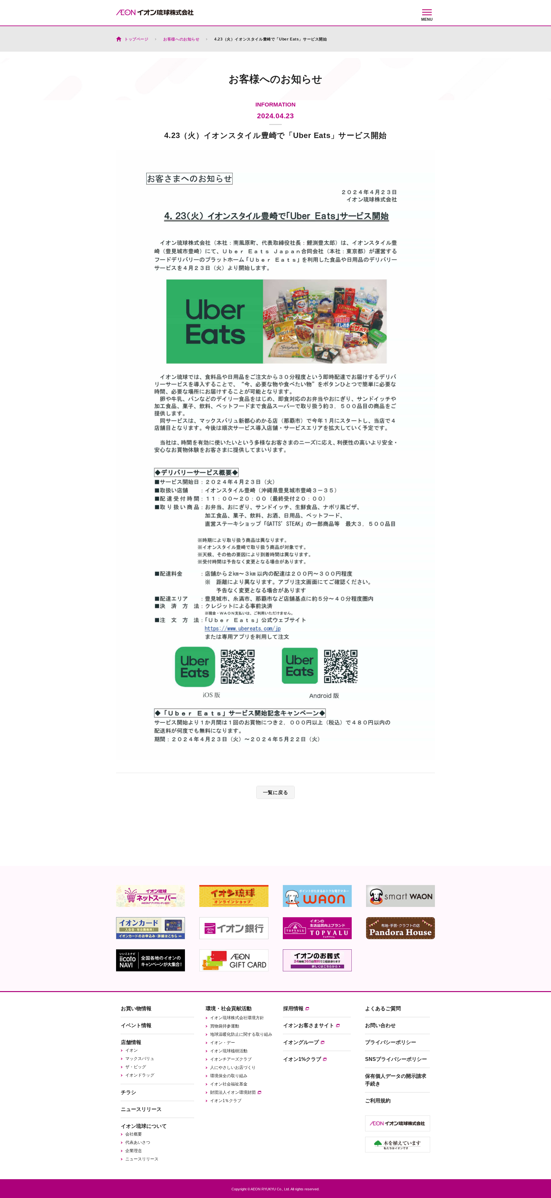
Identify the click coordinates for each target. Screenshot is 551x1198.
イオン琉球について (144, 1126)
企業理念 (133, 1150)
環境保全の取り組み (228, 1075)
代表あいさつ (137, 1142)
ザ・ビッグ (135, 1066)
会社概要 (133, 1134)
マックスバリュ (139, 1058)
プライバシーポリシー (390, 1042)
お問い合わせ (380, 1025)
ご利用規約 (378, 1100)
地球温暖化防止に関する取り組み (241, 1034)
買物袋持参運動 (224, 1026)
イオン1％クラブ (225, 1100)
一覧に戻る (275, 792)
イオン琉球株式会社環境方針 (237, 1017)
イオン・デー (222, 1042)
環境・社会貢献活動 (229, 1008)
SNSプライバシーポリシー (396, 1059)
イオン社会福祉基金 (228, 1084)
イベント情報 (136, 1025)
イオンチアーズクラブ (231, 1059)
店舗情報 (131, 1042)
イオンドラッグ (139, 1075)
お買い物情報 (136, 1008)
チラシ (128, 1092)
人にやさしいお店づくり (233, 1067)
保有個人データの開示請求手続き (395, 1079)
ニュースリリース (141, 1109)
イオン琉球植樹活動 (228, 1050)
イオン (131, 1050)
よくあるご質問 (383, 1008)
